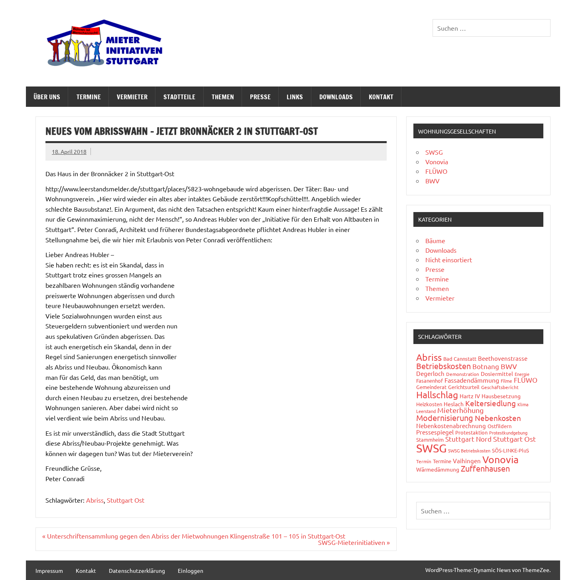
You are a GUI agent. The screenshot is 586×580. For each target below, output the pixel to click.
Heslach (454, 403)
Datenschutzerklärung (137, 570)
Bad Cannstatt (459, 358)
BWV (432, 181)
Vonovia (436, 161)
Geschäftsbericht (500, 387)
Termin (423, 461)
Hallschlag (437, 394)
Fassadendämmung (471, 380)
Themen (223, 96)
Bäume (435, 240)
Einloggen (190, 570)
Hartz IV (470, 395)
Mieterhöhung (460, 410)
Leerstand (426, 411)
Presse (260, 96)
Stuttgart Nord (468, 439)
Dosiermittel (497, 373)
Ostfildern (499, 426)
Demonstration (462, 374)
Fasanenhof (429, 380)
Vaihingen (467, 460)
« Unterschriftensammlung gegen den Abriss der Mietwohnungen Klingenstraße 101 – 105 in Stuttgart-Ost (193, 536)
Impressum (49, 570)
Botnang (485, 366)
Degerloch (430, 373)
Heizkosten (429, 404)
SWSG (434, 152)
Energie (522, 374)
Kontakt (381, 96)
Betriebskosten (443, 366)
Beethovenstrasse (502, 358)
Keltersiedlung (490, 403)
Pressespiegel (435, 432)
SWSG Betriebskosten (469, 450)
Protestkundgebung (508, 432)
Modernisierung (444, 418)
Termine (89, 96)
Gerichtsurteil (464, 386)
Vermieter (132, 96)
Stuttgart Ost (125, 500)
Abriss (95, 500)
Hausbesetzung (501, 395)
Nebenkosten (498, 418)
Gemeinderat (431, 386)
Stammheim (430, 439)
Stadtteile (179, 96)
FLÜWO (436, 171)
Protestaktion (471, 432)
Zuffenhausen (485, 468)
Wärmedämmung (437, 469)
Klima (523, 404)
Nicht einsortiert (448, 259)
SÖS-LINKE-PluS (510, 450)
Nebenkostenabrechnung (451, 425)
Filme (506, 380)
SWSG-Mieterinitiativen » (354, 542)
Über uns (46, 96)
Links (295, 96)
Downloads (336, 96)
